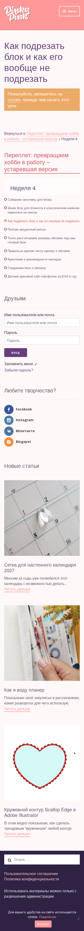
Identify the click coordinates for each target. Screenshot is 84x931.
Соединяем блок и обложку (27, 268)
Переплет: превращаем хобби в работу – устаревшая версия (41, 136)
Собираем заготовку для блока (29, 199)
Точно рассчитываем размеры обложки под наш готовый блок (41, 240)
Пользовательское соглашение (31, 873)
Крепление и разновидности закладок (34, 259)
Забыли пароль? (18, 370)
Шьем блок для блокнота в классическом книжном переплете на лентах (43, 210)
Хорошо (43, 924)
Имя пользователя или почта (29, 315)
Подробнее (47, 917)
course (14, 99)
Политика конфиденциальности (31, 879)
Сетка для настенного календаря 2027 (40, 567)
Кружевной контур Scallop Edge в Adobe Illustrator (40, 812)
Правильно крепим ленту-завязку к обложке (39, 250)
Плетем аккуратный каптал (27, 229)
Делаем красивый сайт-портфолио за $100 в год (42, 276)
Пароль (10, 332)
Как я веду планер (24, 689)
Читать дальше (17, 589)
